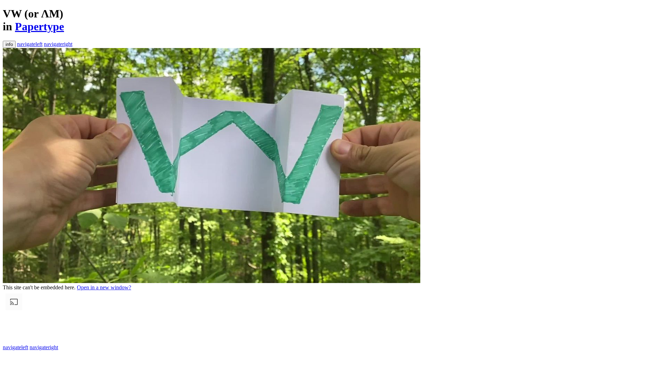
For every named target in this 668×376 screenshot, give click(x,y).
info (9, 44)
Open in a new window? (104, 287)
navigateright (58, 44)
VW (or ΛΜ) (33, 13)
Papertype (39, 26)
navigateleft (29, 44)
